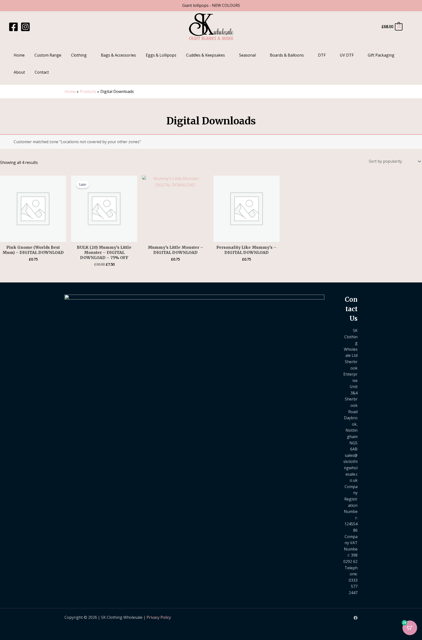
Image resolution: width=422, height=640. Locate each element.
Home (19, 55)
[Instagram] (25, 27)
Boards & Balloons (287, 55)
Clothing (79, 55)
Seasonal (247, 55)
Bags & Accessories (118, 55)
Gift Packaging (381, 55)
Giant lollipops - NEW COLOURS (211, 5)
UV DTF (347, 55)
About (19, 72)
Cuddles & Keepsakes (205, 55)
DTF (322, 55)
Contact (42, 72)
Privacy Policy (159, 617)
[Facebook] (13, 27)
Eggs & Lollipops (161, 55)
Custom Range (47, 55)
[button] (410, 26)
